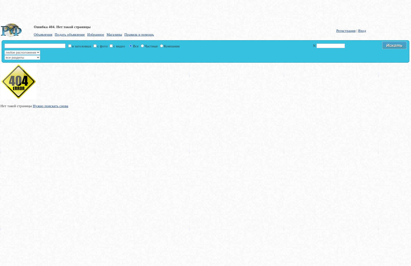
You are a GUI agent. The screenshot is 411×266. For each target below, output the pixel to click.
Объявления (43, 34)
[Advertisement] (115, 10)
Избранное (95, 34)
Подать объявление (70, 34)
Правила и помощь (139, 34)
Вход (362, 31)
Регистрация (346, 31)
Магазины (114, 34)
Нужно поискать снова (50, 106)
